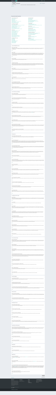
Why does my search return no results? (32, 29)
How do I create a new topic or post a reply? (16, 30)
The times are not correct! (14, 25)
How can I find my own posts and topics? (32, 31)
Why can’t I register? (13, 19)
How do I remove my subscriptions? (31, 34)
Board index (13, 377)
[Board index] (15, 3)
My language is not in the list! (14, 26)
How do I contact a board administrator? (32, 40)
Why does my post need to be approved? (15, 36)
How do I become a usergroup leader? (31, 20)
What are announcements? (14, 41)
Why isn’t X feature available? (31, 39)
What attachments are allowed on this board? (32, 36)
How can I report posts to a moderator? (15, 35)
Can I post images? (13, 40)
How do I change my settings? (14, 24)
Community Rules (30, 382)
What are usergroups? (30, 19)
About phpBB (16, 357)
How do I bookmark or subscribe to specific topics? (33, 33)
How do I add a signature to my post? (15, 31)
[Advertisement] (28, 11)
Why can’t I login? (13, 20)
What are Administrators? (30, 18)
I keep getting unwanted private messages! (32, 24)
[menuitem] (44, 0)
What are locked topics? (14, 42)
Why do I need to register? (14, 18)
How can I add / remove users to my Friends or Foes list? (33, 27)
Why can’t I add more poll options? (15, 32)
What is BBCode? (13, 38)
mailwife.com (14, 387)
